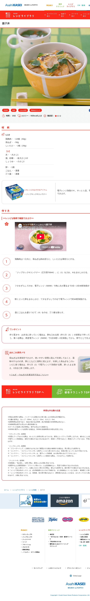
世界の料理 (84, 537)
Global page (77, 576)
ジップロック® (27, 537)
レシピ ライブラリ (71, 5)
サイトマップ (38, 568)
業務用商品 (26, 549)
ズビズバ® (25, 547)
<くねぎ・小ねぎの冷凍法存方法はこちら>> (29, 375)
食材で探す (63, 15)
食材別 (52, 534)
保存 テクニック (60, 5)
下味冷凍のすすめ (55, 541)
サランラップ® (27, 534)
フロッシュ (26, 545)
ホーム (6, 490)
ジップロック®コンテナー (36, 194)
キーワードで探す (52, 15)
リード (24, 542)
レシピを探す (85, 534)
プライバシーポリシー (74, 568)
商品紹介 (49, 5)
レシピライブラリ (19, 490)
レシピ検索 (32, 490)
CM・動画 (81, 5)
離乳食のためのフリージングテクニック (59, 545)
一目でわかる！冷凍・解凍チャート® (61, 538)
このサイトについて (54, 568)
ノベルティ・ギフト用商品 (31, 552)
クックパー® (26, 539)
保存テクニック (54, 530)
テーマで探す (74, 15)
